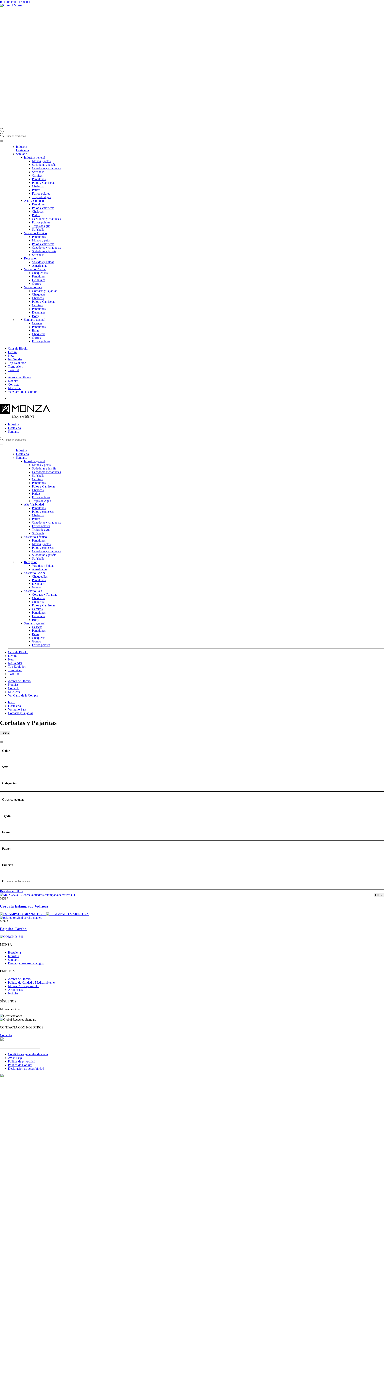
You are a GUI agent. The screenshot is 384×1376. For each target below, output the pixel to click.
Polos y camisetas (43, 208)
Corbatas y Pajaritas (44, 290)
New (11, 355)
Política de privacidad (21, 1061)
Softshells (38, 172)
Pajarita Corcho (13, 929)
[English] (370, 405)
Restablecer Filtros (11, 891)
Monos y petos (41, 161)
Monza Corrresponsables (23, 986)
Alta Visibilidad (34, 200)
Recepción (30, 258)
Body (35, 316)
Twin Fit (13, 370)
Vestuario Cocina (35, 269)
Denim (12, 352)
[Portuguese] (378, 405)
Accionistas (15, 989)
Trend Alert (15, 366)
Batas (35, 330)
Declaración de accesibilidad (26, 1068)
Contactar (6, 1035)
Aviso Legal (15, 1057)
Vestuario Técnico (35, 233)
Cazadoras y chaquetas (46, 168)
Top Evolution (17, 363)
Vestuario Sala (33, 287)
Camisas (37, 175)
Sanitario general (34, 319)
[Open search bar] (2, 131)
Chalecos (38, 186)
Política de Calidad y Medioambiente (31, 982)
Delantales (38, 280)
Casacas (37, 323)
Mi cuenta (14, 388)
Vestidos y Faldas (43, 262)
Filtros (5, 733)
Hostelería (22, 150)
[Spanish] (382, 405)
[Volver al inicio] (11, 5)
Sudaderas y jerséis (44, 164)
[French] (374, 405)
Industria (21, 146)
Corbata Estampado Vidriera (24, 906)
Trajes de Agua (41, 197)
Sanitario (21, 154)
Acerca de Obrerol (19, 377)
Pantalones (39, 179)
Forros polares (41, 193)
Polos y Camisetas (43, 182)
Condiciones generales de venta (28, 1054)
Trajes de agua (41, 226)
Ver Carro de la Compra (23, 391)
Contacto (13, 384)
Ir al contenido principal (15, 1)
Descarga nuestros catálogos (26, 963)
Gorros (36, 283)
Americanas (39, 265)
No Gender (15, 359)
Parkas (36, 190)
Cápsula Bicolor (18, 348)
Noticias (13, 381)
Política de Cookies (20, 1065)
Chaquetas (38, 294)
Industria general (34, 157)
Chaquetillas (40, 272)
